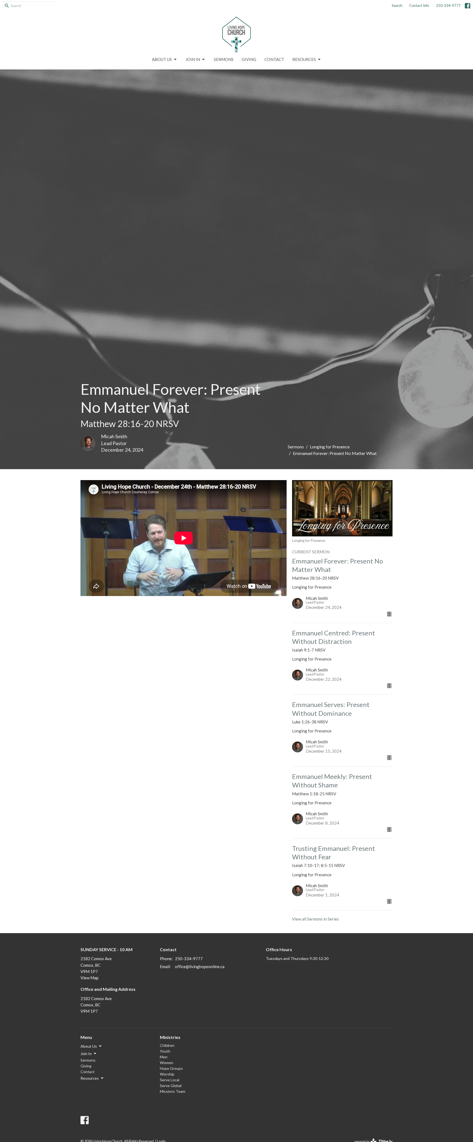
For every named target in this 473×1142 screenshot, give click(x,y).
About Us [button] (88, 1046)
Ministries (170, 1037)
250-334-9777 (448, 5)
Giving (249, 59)
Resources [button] (89, 1078)
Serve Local (169, 1079)
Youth (165, 1051)
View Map (89, 977)
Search (397, 5)
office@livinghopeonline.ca (199, 966)
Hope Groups (171, 1068)
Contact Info (419, 5)
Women (166, 1062)
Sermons (223, 59)
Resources (304, 59)
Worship (167, 1074)
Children (167, 1045)
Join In (193, 59)
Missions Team (172, 1091)
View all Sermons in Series (315, 918)
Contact (274, 59)
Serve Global (170, 1085)
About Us (162, 59)
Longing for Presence (330, 446)
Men (164, 1057)
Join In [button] (86, 1053)
